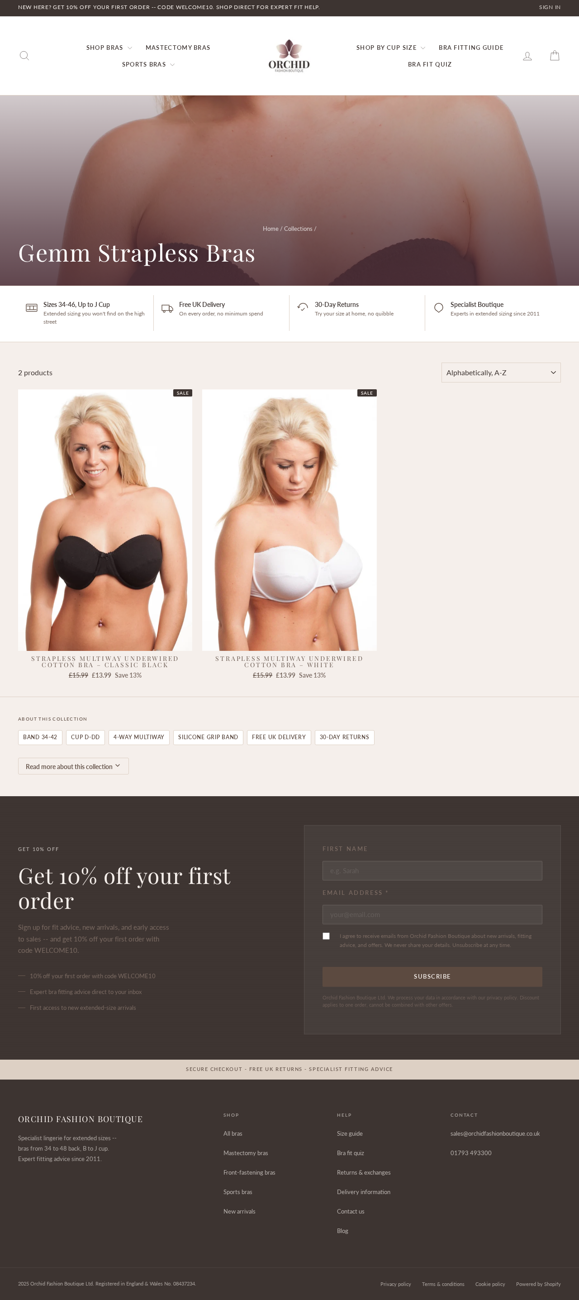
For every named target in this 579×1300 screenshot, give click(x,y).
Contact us (351, 1211)
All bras (232, 1133)
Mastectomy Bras (178, 47)
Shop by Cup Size (387, 47)
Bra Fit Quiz (430, 64)
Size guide (350, 1133)
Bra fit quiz (350, 1153)
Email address (356, 892)
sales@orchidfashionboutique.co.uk (495, 1133)
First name (345, 848)
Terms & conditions (443, 1284)
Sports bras (237, 1191)
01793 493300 (471, 1153)
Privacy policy (395, 1284)
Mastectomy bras (245, 1153)
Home (271, 228)
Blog (342, 1230)
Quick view (105, 641)
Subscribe (432, 976)
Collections (298, 228)
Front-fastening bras (249, 1172)
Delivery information (363, 1191)
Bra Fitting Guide (471, 47)
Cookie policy (490, 1284)
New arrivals (239, 1211)
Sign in (550, 7)
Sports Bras (145, 64)
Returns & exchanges (364, 1172)
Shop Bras (105, 47)
